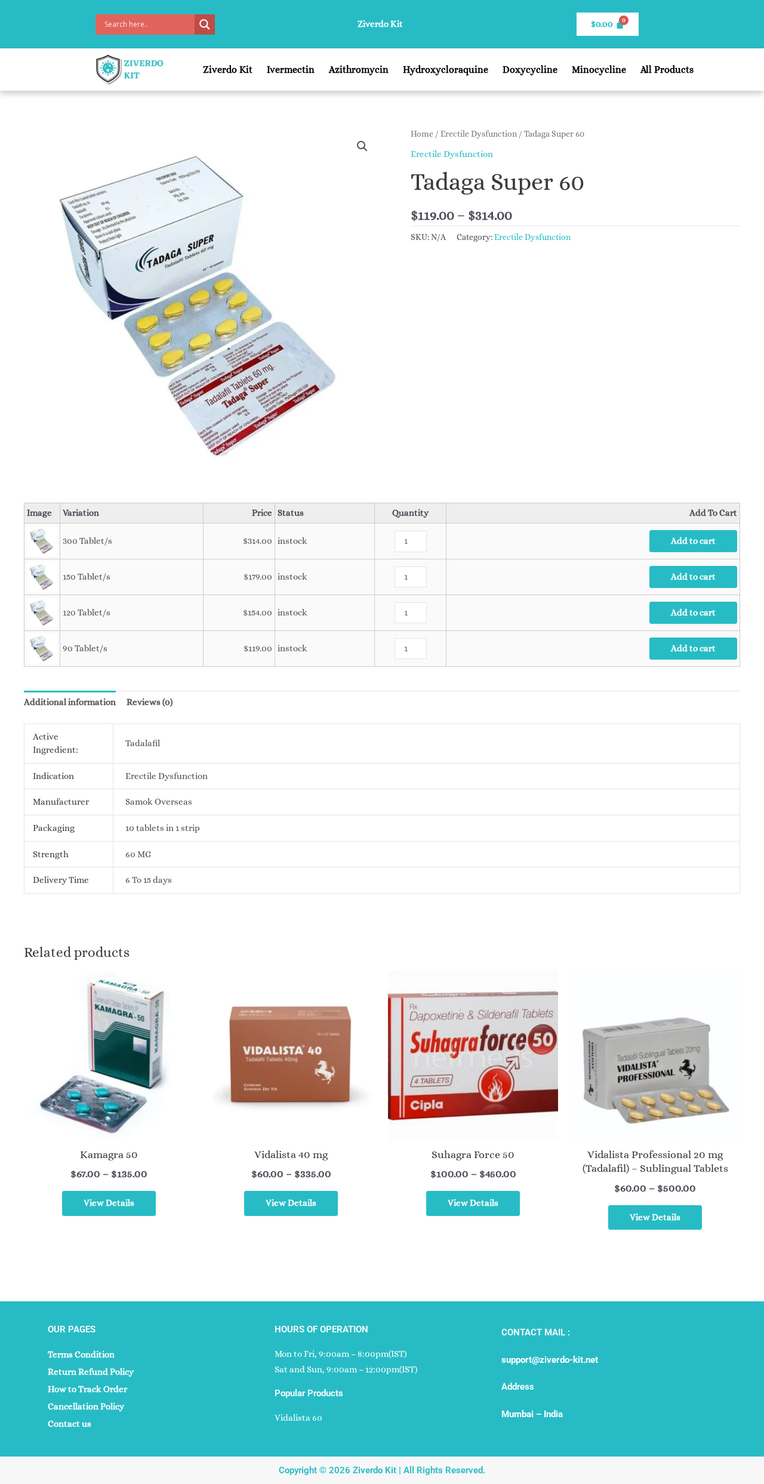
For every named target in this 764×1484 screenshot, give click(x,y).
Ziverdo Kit (227, 69)
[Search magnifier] (205, 24)
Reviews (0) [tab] (149, 702)
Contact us (69, 1423)
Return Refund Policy (91, 1371)
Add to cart (693, 540)
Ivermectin (291, 69)
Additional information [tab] (70, 702)
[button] (362, 146)
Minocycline (599, 69)
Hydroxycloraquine (445, 69)
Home (422, 133)
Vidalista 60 (298, 1417)
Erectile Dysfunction (478, 133)
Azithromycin (359, 69)
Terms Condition (81, 1354)
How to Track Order (87, 1389)
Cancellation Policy (86, 1406)
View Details (109, 1202)
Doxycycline (530, 69)
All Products (667, 69)
